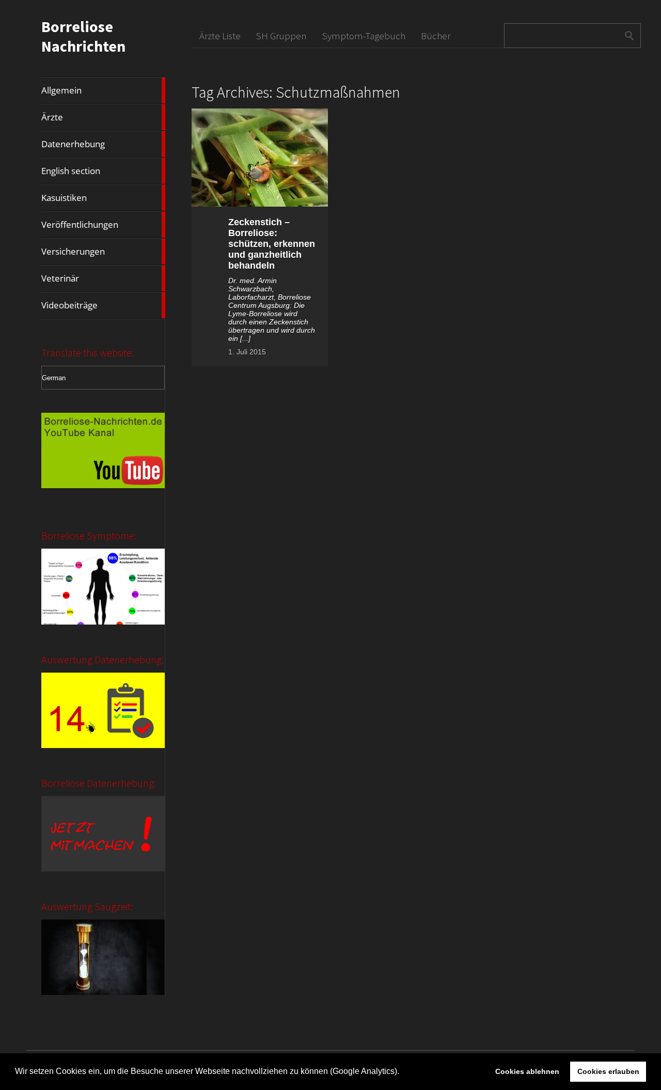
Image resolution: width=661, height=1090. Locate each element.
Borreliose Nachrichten (83, 36)
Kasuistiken (103, 198)
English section (103, 171)
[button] (402, 1072)
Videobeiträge (103, 305)
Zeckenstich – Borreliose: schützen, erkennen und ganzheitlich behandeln (271, 244)
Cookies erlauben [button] (608, 1071)
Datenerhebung (103, 144)
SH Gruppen (281, 35)
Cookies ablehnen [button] (527, 1071)
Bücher (435, 35)
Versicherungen (103, 251)
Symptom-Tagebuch (363, 35)
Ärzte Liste (220, 35)
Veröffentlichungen (103, 224)
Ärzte (103, 117)
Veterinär (103, 278)
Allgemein (103, 90)
